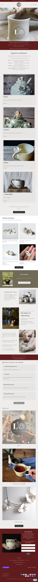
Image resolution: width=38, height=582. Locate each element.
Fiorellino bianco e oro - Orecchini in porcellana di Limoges (27, 261)
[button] (2, 5)
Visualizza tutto (19, 267)
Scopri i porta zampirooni (24, 282)
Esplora (4, 103)
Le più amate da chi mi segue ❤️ (18, 483)
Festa (18, 445)
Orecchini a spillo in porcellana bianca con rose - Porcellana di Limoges (10, 262)
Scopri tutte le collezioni (19, 212)
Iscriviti (28, 553)
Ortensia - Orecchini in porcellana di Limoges (25, 240)
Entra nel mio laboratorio (8, 349)
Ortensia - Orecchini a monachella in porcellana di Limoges (10, 240)
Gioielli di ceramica (18, 522)
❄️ (8, 194)
